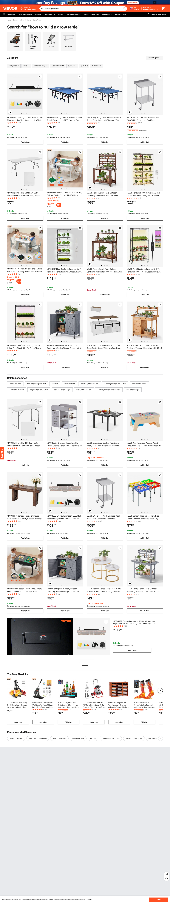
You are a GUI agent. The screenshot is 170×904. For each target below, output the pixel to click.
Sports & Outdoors (18, 20)
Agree (158, 899)
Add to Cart (25, 142)
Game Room (37, 20)
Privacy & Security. (86, 899)
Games (29, 20)
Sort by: (150, 58)
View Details (105, 295)
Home (9, 20)
